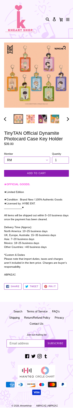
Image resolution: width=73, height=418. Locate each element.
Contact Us (36, 323)
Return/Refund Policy (37, 317)
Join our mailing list (36, 334)
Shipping (14, 317)
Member (8, 153)
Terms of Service (37, 311)
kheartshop (26, 405)
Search (17, 311)
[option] (18, 119)
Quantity (56, 153)
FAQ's (56, 311)
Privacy (59, 317)
